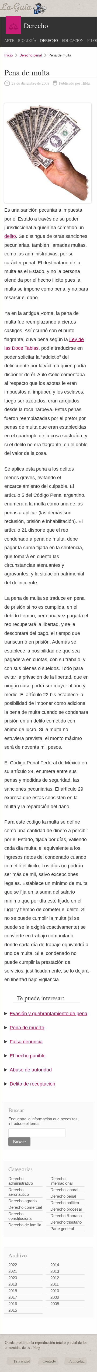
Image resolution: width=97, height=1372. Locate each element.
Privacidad (22, 1361)
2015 (12, 1310)
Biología (27, 40)
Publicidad (76, 1361)
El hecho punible (28, 1055)
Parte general (62, 1228)
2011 (54, 1284)
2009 (54, 1297)
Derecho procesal (66, 1209)
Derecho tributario (66, 1222)
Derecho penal (30, 55)
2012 (54, 1278)
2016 (12, 1303)
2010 (54, 1290)
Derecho (49, 40)
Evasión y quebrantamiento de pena (48, 1013)
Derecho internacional (61, 1180)
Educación (73, 40)
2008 (54, 1303)
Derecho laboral (64, 1189)
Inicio (8, 55)
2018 (12, 1290)
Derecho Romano (66, 1215)
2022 (12, 1265)
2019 (12, 1284)
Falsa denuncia (26, 1041)
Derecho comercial (25, 1207)
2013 (54, 1271)
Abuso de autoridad (31, 1070)
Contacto (49, 1361)
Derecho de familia (24, 1225)
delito (10, 236)
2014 (54, 1265)
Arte (9, 40)
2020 (12, 1278)
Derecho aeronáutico (18, 1192)
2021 (12, 1271)
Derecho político (64, 1202)
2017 (12, 1297)
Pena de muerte (27, 1027)
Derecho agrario (22, 1200)
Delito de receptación (32, 1084)
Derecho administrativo (20, 1180)
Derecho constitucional (20, 1216)
